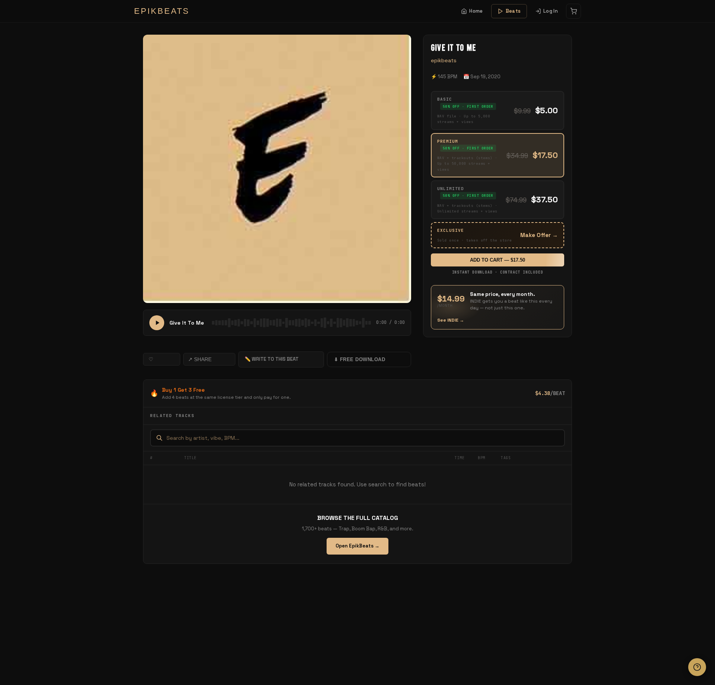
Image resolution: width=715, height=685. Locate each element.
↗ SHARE (200, 359)
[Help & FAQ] (697, 667)
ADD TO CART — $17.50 (497, 260)
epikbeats (444, 60)
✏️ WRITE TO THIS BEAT (272, 359)
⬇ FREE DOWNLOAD (359, 359)
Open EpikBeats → (357, 546)
